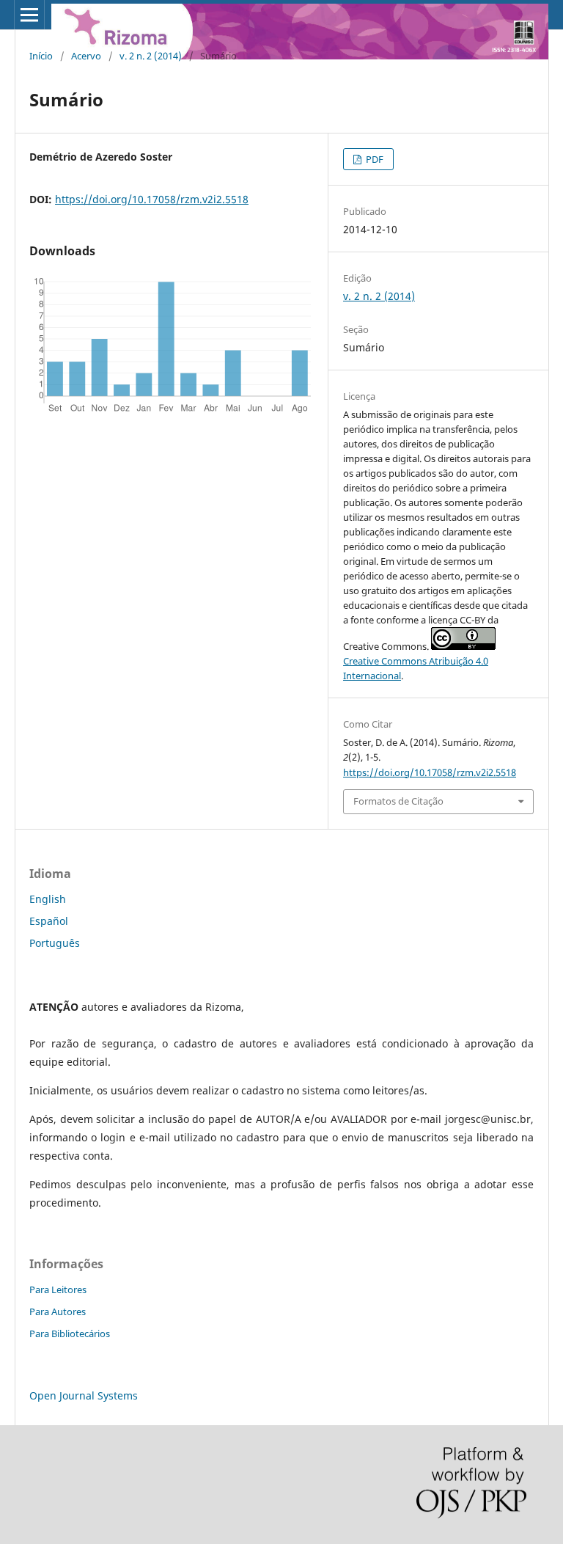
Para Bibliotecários (69, 1333)
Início (41, 55)
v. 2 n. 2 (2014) (150, 55)
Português (54, 943)
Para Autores (57, 1311)
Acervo (86, 55)
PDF (373, 159)
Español (48, 921)
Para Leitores (58, 1289)
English (47, 899)
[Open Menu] (29, 14)
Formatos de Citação (398, 801)
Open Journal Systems (83, 1395)
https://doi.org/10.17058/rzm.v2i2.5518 (152, 199)
